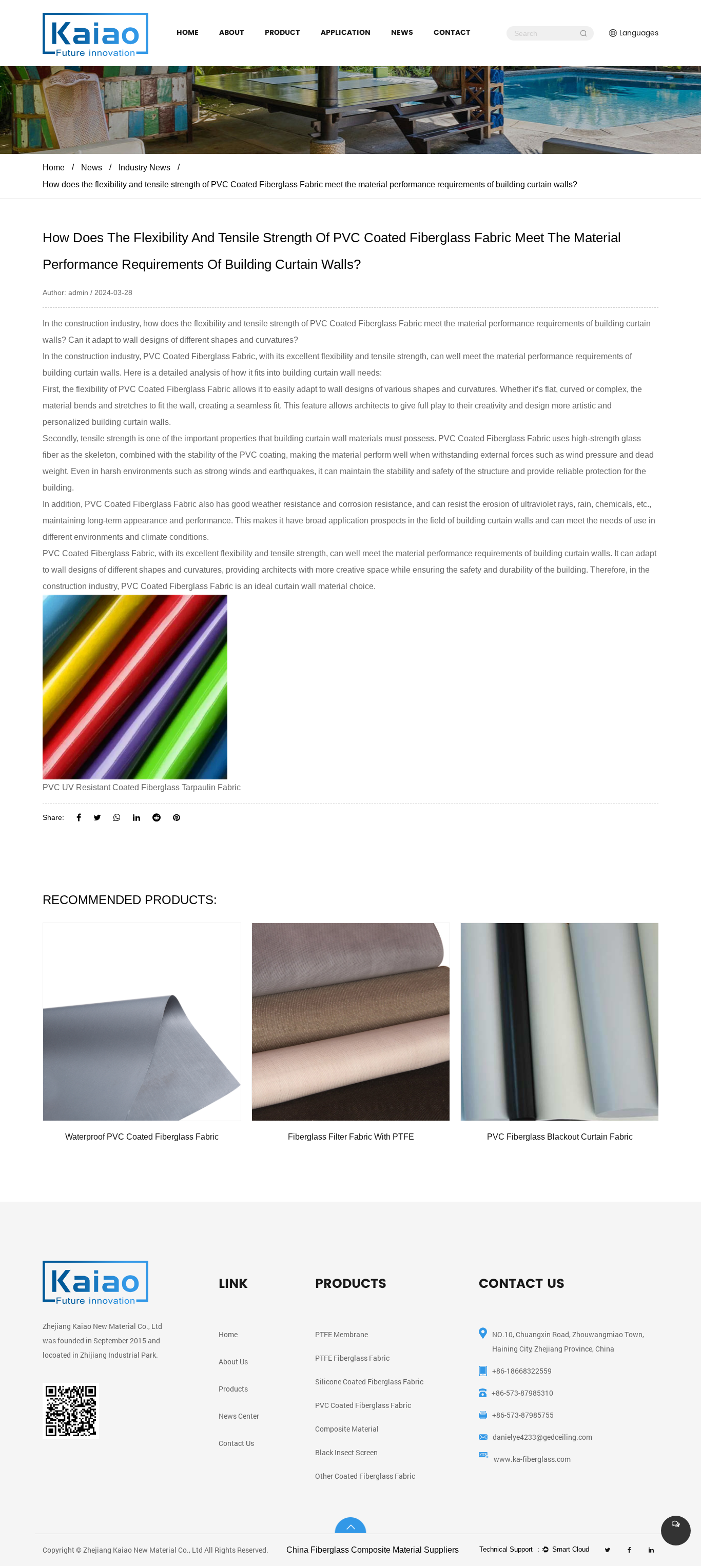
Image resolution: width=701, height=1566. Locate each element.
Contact (452, 32)
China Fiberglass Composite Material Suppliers (372, 1549)
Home (188, 32)
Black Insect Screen (346, 1452)
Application (346, 32)
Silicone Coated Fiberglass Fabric (369, 1381)
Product (282, 32)
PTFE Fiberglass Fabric (352, 1358)
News (402, 32)
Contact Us (236, 1443)
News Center (239, 1416)
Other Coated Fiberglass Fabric (365, 1476)
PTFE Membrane (341, 1334)
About (231, 32)
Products (233, 1389)
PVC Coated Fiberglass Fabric (366, 323)
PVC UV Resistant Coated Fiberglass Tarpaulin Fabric (142, 787)
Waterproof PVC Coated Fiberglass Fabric (142, 1136)
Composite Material (347, 1429)
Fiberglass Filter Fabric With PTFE (351, 1136)
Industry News (144, 167)
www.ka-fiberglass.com (532, 1459)
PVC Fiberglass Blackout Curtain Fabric (560, 1136)
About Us (233, 1361)
